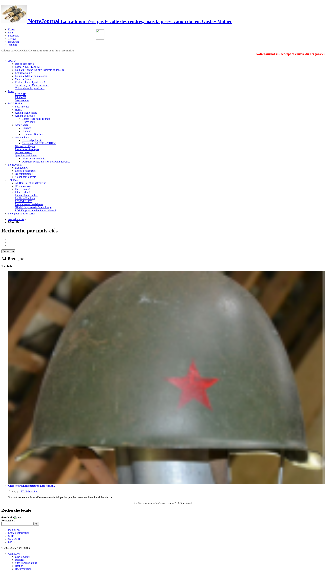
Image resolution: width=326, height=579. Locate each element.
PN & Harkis (15, 103)
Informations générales (34, 158)
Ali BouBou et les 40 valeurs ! (31, 183)
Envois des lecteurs (25, 170)
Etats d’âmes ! (22, 189)
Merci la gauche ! (24, 79)
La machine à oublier (26, 195)
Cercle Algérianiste (32, 140)
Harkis (18, 109)
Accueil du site (16, 219)
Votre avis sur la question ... (29, 88)
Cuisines (26, 127)
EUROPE (20, 94)
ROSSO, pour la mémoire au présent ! (35, 210)
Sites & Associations (26, 562)
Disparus (19, 559)
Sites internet (22, 106)
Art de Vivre (21, 124)
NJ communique (24, 173)
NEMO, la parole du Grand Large (33, 207)
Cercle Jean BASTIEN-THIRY (39, 143)
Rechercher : (8, 520)
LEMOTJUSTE (23, 201)
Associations (22, 137)
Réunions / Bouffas (32, 134)
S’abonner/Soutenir (25, 176)
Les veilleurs (28, 121)
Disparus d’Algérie (25, 146)
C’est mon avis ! (23, 186)
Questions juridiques (26, 155)
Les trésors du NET (25, 72)
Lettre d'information (18, 532)
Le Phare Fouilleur (25, 198)
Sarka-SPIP (14, 539)
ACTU (12, 60)
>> (36, 524)
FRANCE (20, 97)
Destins (19, 565)
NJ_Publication (29, 491)
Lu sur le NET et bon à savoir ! (31, 76)
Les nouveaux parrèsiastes (29, 204)
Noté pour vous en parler (21, 213)
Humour (26, 131)
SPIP (11, 536)
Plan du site (14, 529)
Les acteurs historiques (27, 149)
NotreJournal (15, 164)
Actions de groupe (25, 115)
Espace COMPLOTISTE (28, 66)
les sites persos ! (23, 152)
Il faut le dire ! (22, 192)
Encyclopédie (22, 556)
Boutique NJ (22, 167)
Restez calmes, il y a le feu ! (30, 82)
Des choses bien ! (24, 63)
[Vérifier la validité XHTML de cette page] (1, 574)
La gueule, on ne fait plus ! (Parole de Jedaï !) (39, 69)
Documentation (23, 568)
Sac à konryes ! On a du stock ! (32, 85)
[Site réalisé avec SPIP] (4, 574)
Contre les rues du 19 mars (36, 118)
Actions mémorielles (26, 112)
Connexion (14, 553)
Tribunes (12, 179)
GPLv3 (12, 542)
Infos (11, 91)
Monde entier (22, 100)
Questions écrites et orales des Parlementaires (46, 161)
